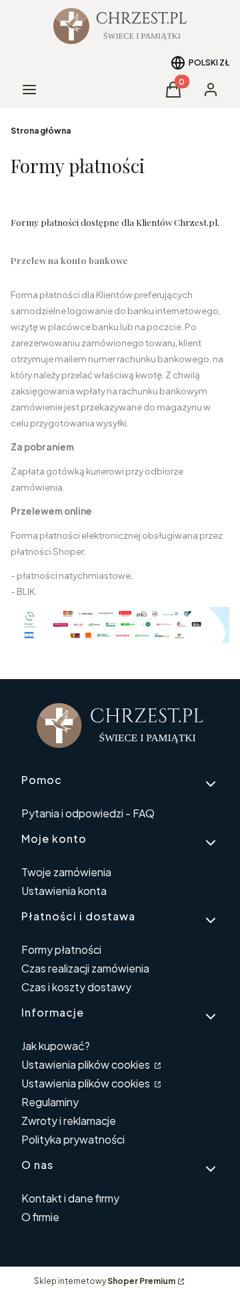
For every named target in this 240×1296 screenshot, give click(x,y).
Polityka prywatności (73, 1139)
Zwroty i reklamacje (68, 1121)
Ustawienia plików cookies (86, 1064)
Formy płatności (61, 949)
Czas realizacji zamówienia (85, 968)
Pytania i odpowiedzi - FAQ (88, 813)
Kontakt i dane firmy (70, 1198)
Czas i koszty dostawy (76, 987)
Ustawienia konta (64, 891)
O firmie (40, 1217)
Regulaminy (50, 1102)
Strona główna (41, 131)
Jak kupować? (55, 1046)
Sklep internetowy (104, 1281)
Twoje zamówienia (66, 872)
